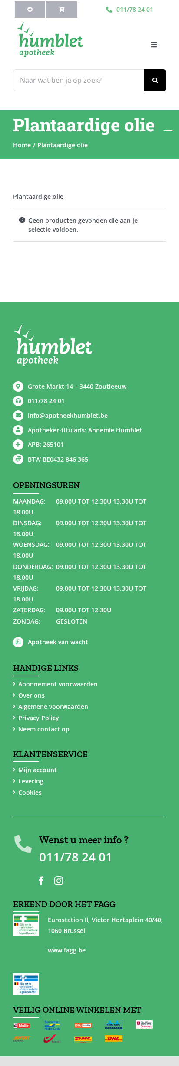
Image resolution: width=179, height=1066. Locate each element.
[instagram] (58, 881)
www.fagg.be (67, 950)
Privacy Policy (38, 718)
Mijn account (37, 770)
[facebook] (41, 881)
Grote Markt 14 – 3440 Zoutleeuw (77, 386)
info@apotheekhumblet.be (68, 415)
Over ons (31, 695)
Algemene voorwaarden (53, 706)
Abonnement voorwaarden (58, 684)
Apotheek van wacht (58, 642)
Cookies (30, 792)
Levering (30, 781)
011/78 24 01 (46, 400)
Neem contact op (44, 729)
